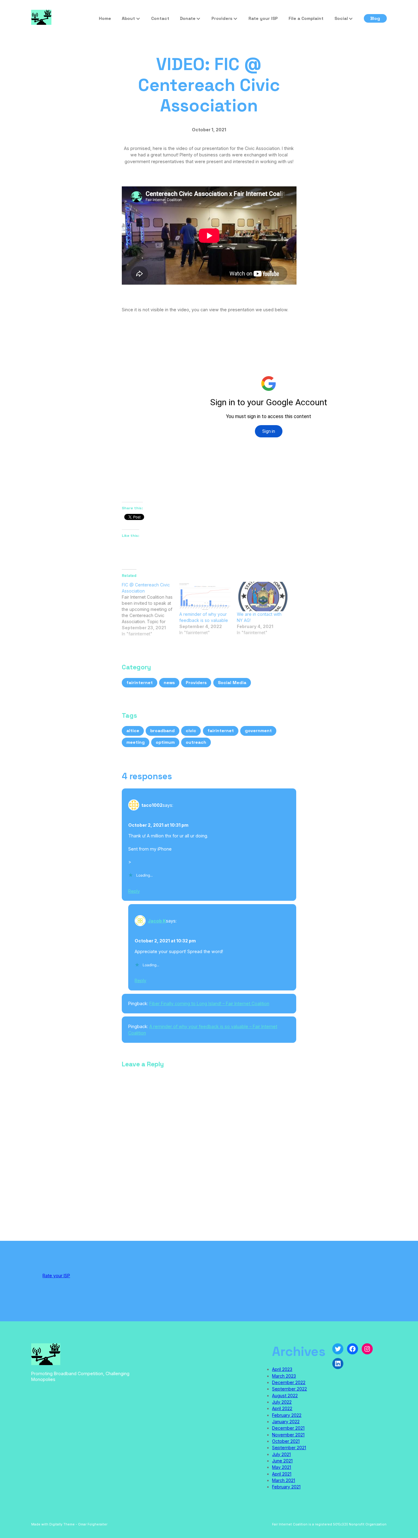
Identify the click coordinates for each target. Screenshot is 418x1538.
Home (105, 18)
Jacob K (157, 920)
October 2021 (286, 1441)
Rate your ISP (263, 18)
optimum (165, 742)
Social (341, 18)
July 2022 (282, 1402)
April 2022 (282, 1408)
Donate (188, 18)
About (128, 18)
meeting (135, 742)
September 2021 (289, 1447)
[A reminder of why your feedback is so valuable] (205, 596)
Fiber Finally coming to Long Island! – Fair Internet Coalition (209, 1003)
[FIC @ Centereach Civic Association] (150, 609)
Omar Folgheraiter (92, 1524)
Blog (375, 18)
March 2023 (284, 1376)
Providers (221, 18)
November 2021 (288, 1434)
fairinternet (139, 682)
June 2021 (282, 1460)
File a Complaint (306, 18)
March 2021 (283, 1480)
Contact (160, 18)
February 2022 (286, 1415)
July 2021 (281, 1454)
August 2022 (285, 1395)
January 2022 (286, 1421)
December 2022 (288, 1382)
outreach (196, 742)
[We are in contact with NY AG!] (262, 596)
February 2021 (286, 1486)
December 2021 (288, 1428)
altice (132, 730)
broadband (162, 730)
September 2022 (289, 1388)
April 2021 (281, 1473)
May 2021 (281, 1467)
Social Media (232, 682)
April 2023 (282, 1369)
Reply (134, 891)
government (258, 730)
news (169, 682)
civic (191, 730)
